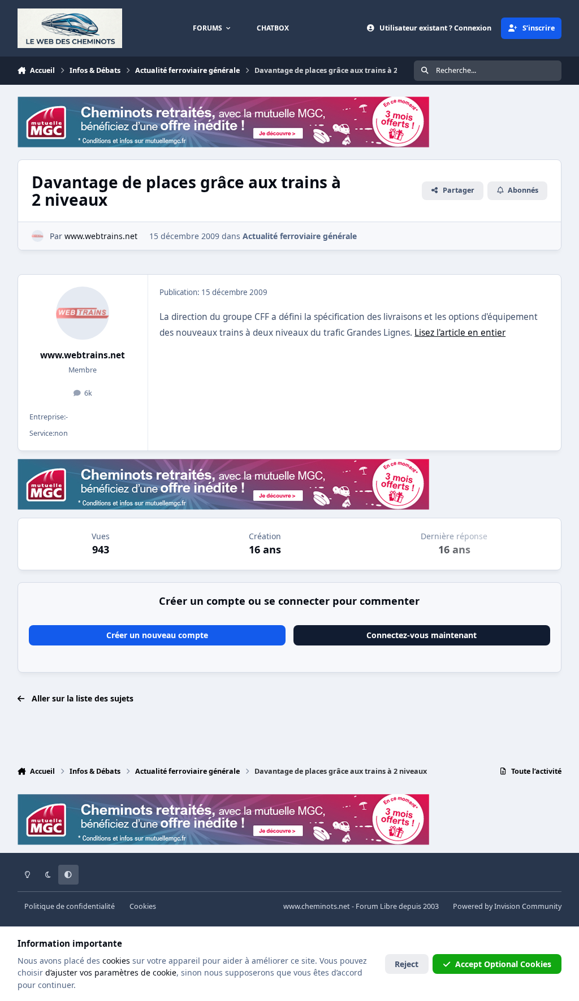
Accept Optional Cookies (503, 964)
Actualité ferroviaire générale (300, 236)
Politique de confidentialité (69, 906)
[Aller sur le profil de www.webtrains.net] (38, 236)
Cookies (142, 906)
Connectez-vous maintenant (421, 635)
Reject (406, 964)
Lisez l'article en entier (459, 333)
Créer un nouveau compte (157, 635)
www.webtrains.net (82, 355)
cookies (116, 960)
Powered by (507, 906)
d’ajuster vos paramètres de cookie (110, 972)
